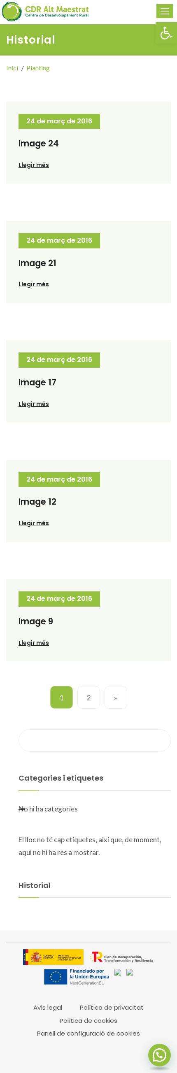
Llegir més (34, 165)
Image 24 (39, 143)
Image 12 (37, 502)
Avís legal (47, 1007)
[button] (166, 33)
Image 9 (36, 621)
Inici (12, 68)
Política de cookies (88, 1020)
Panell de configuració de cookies (88, 1033)
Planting (38, 68)
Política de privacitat (112, 1007)
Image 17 (37, 382)
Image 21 (37, 263)
